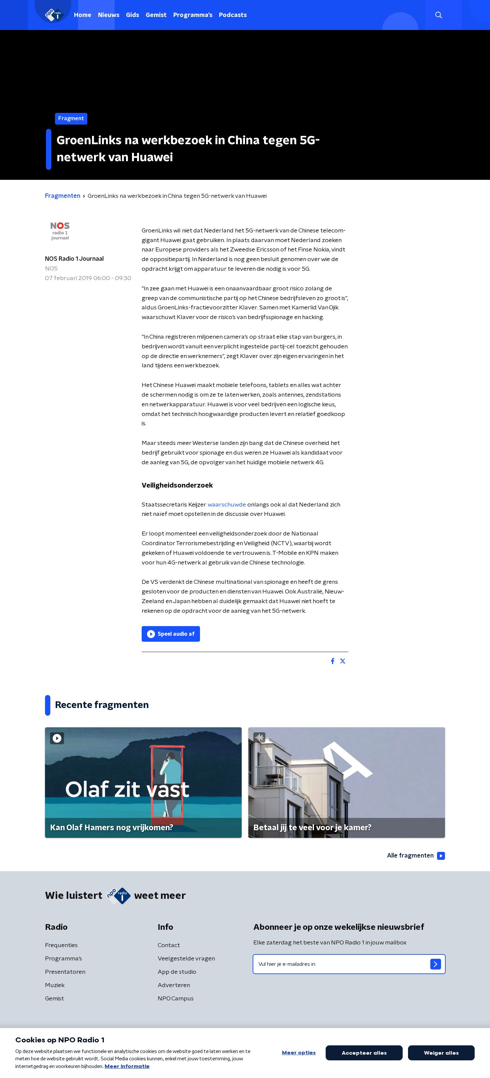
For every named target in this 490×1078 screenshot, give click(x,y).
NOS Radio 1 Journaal (74, 259)
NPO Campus (176, 999)
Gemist (156, 15)
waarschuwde (227, 505)
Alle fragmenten (410, 856)
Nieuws (108, 15)
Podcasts (233, 15)
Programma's (192, 15)
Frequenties (61, 945)
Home (82, 15)
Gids (132, 15)
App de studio (177, 972)
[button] (438, 15)
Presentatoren (65, 972)
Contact (169, 945)
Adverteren (174, 985)
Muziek (55, 985)
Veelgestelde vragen (186, 959)
